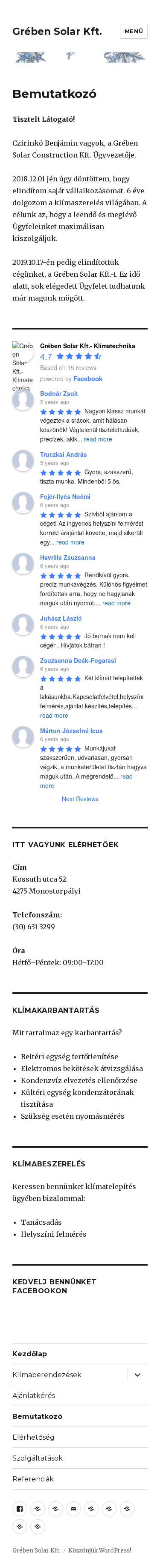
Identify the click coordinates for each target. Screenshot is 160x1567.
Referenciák (33, 1479)
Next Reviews (80, 798)
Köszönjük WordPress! (99, 1550)
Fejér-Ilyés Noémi (65, 496)
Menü (134, 31)
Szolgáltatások (37, 1458)
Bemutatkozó (37, 1416)
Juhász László (61, 618)
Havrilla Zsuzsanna (68, 557)
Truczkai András (63, 454)
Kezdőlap (29, 1354)
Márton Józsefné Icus (71, 730)
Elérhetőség (33, 1437)
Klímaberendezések (46, 1375)
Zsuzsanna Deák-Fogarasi (78, 660)
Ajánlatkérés (33, 1396)
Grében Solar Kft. (57, 31)
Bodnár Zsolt (59, 393)
